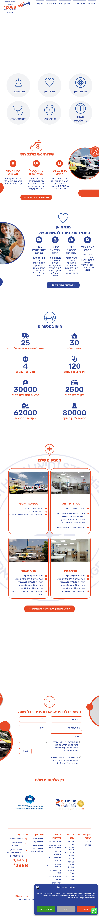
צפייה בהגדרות (46, 909)
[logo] (24, 2)
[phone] (15, 860)
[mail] (19, 860)
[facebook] (26, 860)
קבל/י (86, 909)
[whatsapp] (23, 860)
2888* (20, 865)
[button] (38, 887)
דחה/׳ (66, 909)
